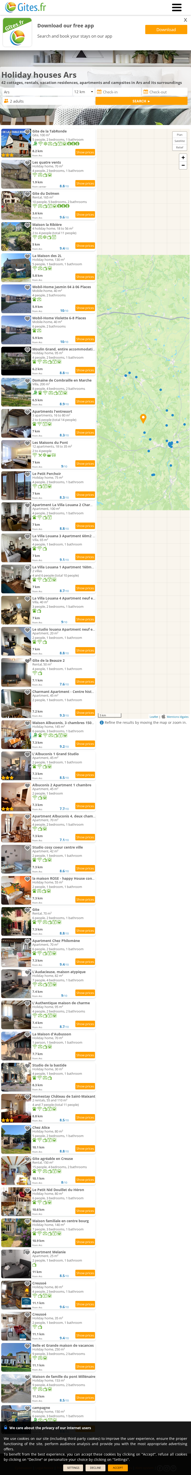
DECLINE (95, 1468)
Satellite (180, 141)
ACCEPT (118, 1468)
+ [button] (183, 157)
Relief (179, 147)
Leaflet (154, 717)
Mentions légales (178, 717)
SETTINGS (73, 1468)
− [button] (183, 165)
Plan (180, 134)
